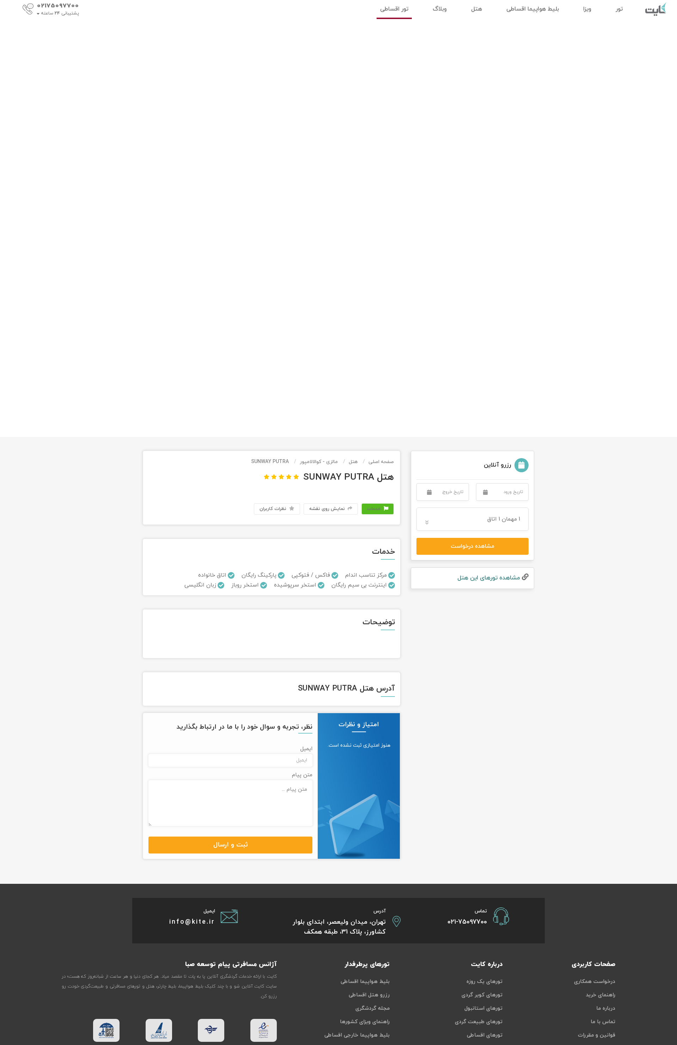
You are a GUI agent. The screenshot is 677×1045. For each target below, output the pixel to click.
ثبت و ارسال (230, 844)
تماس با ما (603, 1022)
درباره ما (605, 1008)
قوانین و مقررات (596, 1035)
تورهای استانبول (483, 1008)
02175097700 (58, 6)
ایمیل (306, 749)
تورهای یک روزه (484, 981)
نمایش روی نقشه (327, 509)
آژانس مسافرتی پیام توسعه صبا (231, 964)
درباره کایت (486, 964)
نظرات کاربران (274, 509)
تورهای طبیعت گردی (478, 1022)
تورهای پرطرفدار (367, 964)
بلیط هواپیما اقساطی (365, 981)
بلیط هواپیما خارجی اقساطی (357, 1035)
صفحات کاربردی (593, 964)
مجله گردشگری (372, 1008)
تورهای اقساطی (484, 1035)
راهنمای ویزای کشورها (365, 1022)
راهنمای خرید (600, 995)
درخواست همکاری (594, 981)
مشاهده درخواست (472, 546)
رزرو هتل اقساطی (369, 995)
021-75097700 (467, 922)
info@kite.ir (192, 922)
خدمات (374, 509)
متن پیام (302, 775)
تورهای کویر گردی (482, 995)
